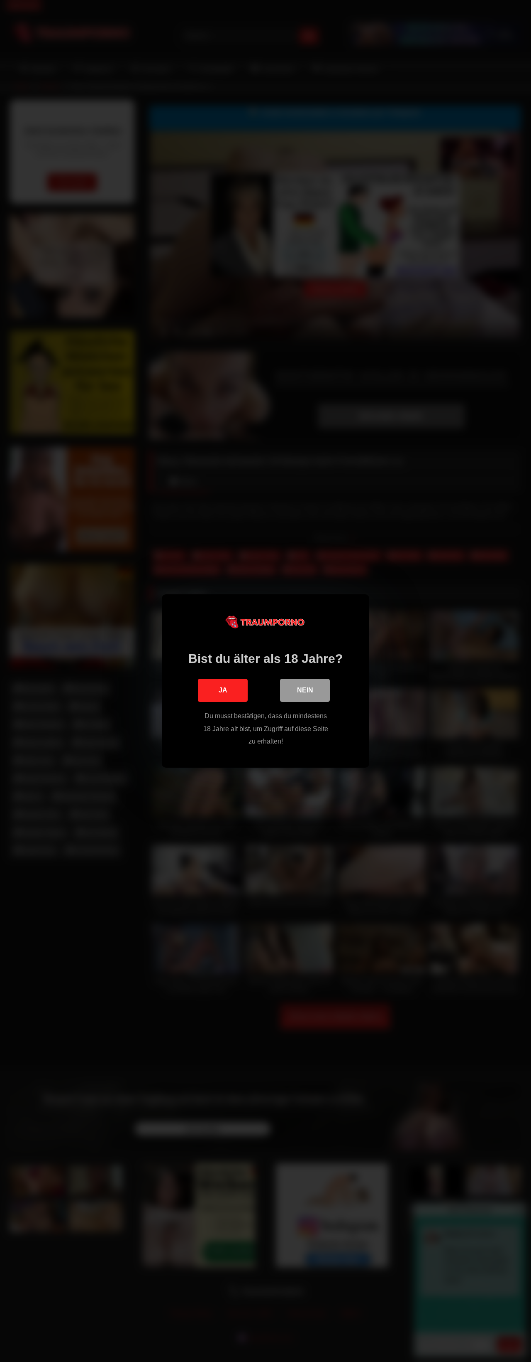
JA (223, 690)
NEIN (305, 690)
